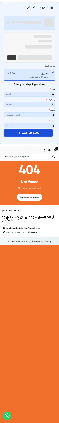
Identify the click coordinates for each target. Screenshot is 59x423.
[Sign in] (49, 150)
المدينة (52, 120)
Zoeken (53, 156)
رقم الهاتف (50, 99)
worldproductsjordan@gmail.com (23, 228)
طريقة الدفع (49, 65)
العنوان (52, 110)
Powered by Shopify (41, 241)
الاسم (52, 89)
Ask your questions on (22, 232)
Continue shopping (29, 197)
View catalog (4, 150)
